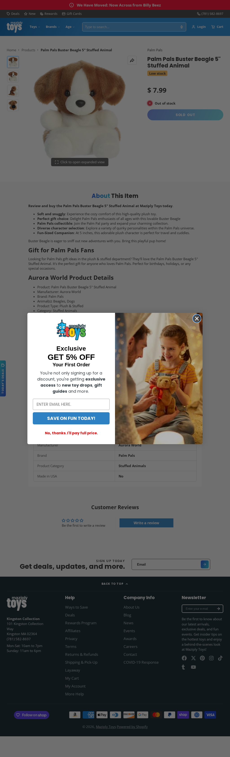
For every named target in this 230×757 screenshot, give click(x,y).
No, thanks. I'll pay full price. (71, 433)
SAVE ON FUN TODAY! (71, 418)
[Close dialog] (197, 319)
